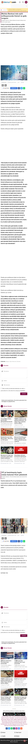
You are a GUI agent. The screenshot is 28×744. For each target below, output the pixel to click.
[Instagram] (16, 728)
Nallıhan (15, 719)
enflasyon (7, 361)
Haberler (3, 718)
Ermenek (14, 722)
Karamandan (23, 716)
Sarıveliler (10, 724)
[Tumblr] (14, 728)
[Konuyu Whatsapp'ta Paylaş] (24, 88)
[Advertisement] (14, 50)
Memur (25, 719)
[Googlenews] (19, 728)
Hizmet (13, 361)
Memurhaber (5, 721)
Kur (15, 361)
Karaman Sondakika (9, 718)
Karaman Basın (20, 724)
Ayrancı (24, 722)
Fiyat (10, 361)
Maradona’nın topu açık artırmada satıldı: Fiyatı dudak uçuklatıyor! (7, 457)
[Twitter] (9, 728)
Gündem (7, 476)
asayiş (24, 721)
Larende (16, 718)
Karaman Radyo (12, 725)
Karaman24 (21, 718)
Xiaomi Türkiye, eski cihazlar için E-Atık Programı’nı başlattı (6, 698)
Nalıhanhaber (20, 719)
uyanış (3, 722)
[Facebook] (7, 728)
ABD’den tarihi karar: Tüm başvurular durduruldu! (6, 662)
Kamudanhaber (16, 721)
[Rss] (21, 728)
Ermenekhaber (19, 722)
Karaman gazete (20, 725)
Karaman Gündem (16, 716)
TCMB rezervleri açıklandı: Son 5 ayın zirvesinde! (19, 662)
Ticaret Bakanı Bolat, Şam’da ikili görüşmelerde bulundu (16, 10)
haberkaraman (8, 722)
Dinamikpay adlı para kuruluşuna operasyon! (20, 456)
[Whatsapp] (12, 728)
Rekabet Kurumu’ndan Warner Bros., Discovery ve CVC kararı (7, 438)
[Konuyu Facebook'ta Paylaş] (19, 88)
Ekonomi (7, 20)
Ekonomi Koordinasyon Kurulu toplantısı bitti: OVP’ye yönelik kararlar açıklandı (20, 439)
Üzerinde (18, 361)
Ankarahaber (4, 719)
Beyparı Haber (10, 719)
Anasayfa (3, 20)
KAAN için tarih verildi (20, 679)
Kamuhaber (10, 721)
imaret (21, 721)
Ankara (25, 718)
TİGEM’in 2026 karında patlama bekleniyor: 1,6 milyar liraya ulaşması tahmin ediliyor (20, 421)
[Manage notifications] (24, 741)
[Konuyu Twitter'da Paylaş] (21, 88)
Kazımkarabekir (4, 724)
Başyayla (14, 724)
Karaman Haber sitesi (7, 716)
